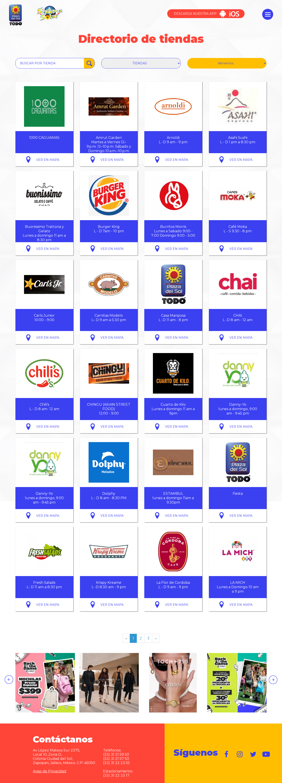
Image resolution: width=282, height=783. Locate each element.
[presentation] (8, 679)
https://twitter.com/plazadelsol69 (253, 754)
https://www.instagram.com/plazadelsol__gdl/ (240, 754)
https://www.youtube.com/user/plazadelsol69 (266, 754)
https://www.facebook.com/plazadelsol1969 (226, 754)
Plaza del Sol (15, 15)
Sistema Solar (49, 13)
